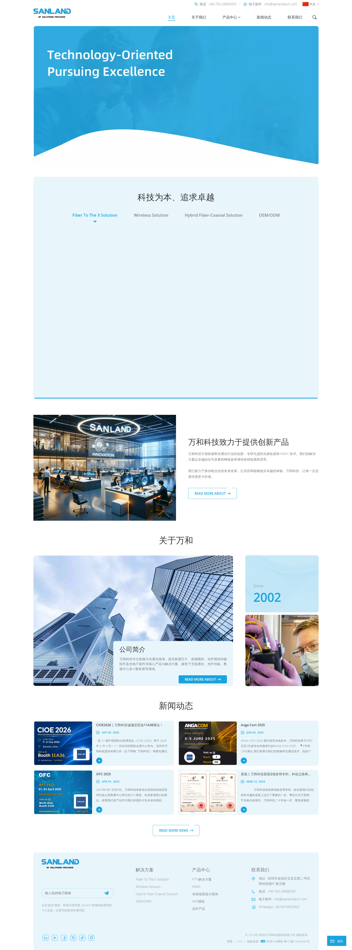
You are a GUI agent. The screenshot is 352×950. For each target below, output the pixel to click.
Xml (240, 941)
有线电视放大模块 (205, 894)
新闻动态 (264, 17)
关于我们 (198, 17)
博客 (230, 941)
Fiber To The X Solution (95, 215)
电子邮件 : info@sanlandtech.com (273, 4)
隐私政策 (252, 941)
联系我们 (295, 17)
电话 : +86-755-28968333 (218, 4)
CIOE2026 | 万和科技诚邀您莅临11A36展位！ (129, 725)
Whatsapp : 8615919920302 (279, 907)
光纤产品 (198, 909)
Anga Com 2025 (253, 725)
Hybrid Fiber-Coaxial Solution (214, 215)
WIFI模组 (198, 901)
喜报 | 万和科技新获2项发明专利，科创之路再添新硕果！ (277, 774)
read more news (173, 830)
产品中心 (229, 17)
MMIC (196, 887)
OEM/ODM (269, 215)
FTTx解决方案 (202, 879)
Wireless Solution (151, 215)
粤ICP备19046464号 (297, 941)
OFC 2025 (103, 774)
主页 (171, 17)
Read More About (89, 311)
